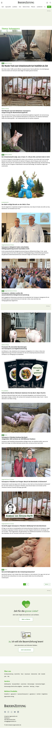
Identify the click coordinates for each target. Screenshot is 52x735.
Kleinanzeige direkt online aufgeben (13, 686)
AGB (39, 674)
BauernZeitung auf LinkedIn (18, 712)
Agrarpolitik (8, 6)
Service (7, 681)
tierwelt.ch (7, 694)
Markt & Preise (26, 6)
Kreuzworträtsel (16, 684)
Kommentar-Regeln (40, 684)
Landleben (14, 6)
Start (3, 6)
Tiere (20, 6)
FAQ (8, 676)
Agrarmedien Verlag (9, 696)
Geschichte (17, 674)
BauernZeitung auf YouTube (15, 712)
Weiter (46, 584)
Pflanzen (33, 6)
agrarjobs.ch (32, 694)
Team (22, 674)
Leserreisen (23, 684)
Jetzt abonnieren (26, 650)
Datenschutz (34, 674)
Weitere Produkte (10, 691)
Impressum (27, 674)
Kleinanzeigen (30, 684)
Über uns (7, 671)
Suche (51, 2)
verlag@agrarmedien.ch (10, 721)
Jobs (5, 676)
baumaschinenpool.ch (23, 694)
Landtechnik (39, 6)
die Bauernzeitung (8, 674)
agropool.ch (13, 694)
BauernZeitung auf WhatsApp (11, 712)
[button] (1, 2)
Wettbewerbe (7, 684)
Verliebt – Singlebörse (42, 694)
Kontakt (43, 674)
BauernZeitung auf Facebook (5, 712)
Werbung (32, 686)
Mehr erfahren (26, 619)
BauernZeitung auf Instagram (8, 712)
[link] (26, 111)
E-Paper (47, 2)
